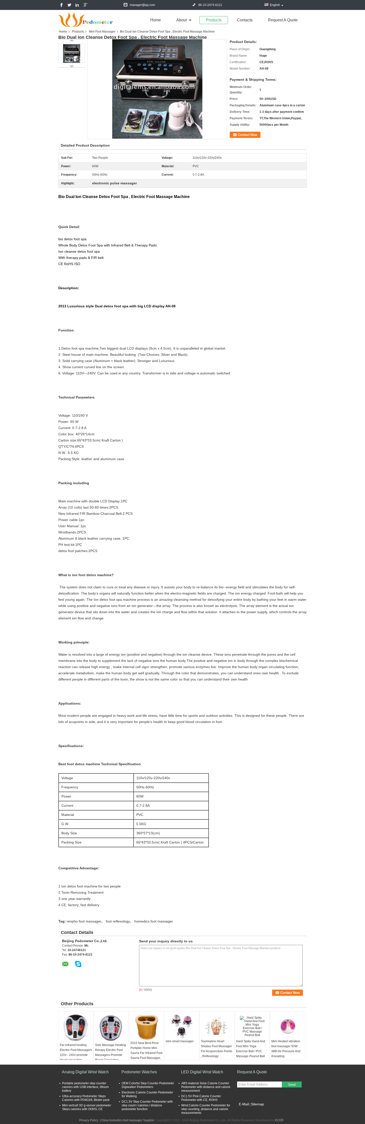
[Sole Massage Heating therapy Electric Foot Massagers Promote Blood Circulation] (111, 1028)
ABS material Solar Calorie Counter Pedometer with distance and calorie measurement (205, 1087)
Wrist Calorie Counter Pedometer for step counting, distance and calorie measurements (205, 1109)
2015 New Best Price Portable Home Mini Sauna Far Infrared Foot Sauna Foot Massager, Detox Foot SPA (146, 1053)
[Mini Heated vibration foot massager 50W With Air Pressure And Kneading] (287, 1026)
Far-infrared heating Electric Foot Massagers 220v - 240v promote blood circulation (76, 1052)
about (181, 20)
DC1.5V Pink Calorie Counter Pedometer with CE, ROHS (201, 1098)
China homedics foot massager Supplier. (128, 1120)
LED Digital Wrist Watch (202, 1072)
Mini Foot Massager (102, 31)
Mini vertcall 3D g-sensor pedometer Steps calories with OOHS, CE (86, 1107)
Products (213, 20)
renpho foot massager (84, 921)
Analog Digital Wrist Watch (85, 1072)
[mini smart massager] (181, 1026)
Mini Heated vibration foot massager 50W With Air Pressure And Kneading (285, 1049)
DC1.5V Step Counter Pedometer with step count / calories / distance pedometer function (147, 1105)
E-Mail (244, 1104)
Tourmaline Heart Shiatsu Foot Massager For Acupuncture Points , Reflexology (216, 1049)
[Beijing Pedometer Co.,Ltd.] (85, 19)
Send (291, 1084)
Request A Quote (283, 20)
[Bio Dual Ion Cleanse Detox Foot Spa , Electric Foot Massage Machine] (71, 53)
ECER (279, 1120)
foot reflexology (118, 921)
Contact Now (247, 135)
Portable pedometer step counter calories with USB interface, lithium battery (85, 1087)
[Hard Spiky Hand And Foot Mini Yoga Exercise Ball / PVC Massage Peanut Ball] (252, 1026)
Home (155, 20)
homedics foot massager (153, 921)
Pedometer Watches (139, 1072)
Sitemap (257, 1104)
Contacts (245, 20)
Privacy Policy (88, 1120)
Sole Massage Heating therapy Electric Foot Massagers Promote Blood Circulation (110, 1052)
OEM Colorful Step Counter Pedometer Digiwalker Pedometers (148, 1085)
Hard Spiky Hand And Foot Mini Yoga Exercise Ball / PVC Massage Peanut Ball (250, 1049)
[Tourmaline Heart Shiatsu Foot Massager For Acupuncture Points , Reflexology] (217, 1026)
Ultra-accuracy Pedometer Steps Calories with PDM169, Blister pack (86, 1098)
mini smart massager (180, 1041)
